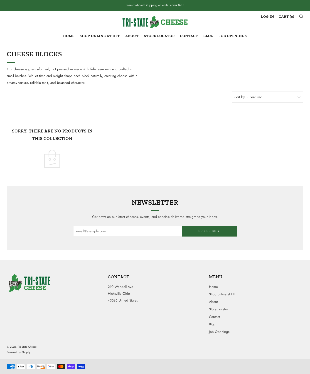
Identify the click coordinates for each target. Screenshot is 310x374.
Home (68, 36)
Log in (267, 16)
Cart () (286, 16)
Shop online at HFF (100, 36)
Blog (208, 36)
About (132, 36)
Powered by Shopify (18, 352)
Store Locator (159, 36)
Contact (189, 36)
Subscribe (207, 231)
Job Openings (233, 36)
